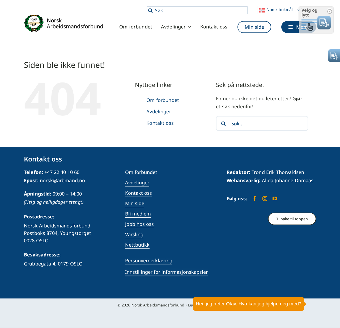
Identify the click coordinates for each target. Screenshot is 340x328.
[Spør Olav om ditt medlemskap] (328, 308)
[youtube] (275, 198)
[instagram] (264, 198)
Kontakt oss (160, 123)
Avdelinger (158, 111)
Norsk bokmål (279, 9)
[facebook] (254, 198)
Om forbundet (162, 100)
